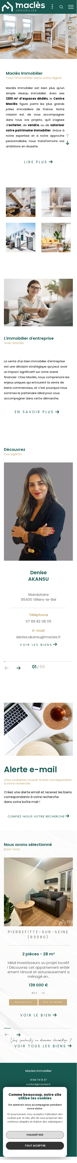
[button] (18, 668)
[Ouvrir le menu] (71, 7)
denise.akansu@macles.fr (38, 637)
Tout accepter (35, 1145)
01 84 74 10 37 (38, 1080)
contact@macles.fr (38, 1084)
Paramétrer (35, 1134)
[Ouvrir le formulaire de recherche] (61, 7)
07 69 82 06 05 (38, 621)
